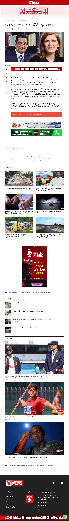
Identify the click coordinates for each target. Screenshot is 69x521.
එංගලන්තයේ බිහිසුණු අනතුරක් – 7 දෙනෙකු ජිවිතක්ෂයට (17, 236)
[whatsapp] (36, 132)
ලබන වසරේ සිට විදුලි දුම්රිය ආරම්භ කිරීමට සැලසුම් (48, 189)
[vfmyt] (34, 11)
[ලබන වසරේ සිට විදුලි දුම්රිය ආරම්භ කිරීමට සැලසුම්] (50, 178)
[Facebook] (6, 69)
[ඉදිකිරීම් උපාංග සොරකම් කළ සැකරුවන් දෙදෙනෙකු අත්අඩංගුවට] (19, 202)
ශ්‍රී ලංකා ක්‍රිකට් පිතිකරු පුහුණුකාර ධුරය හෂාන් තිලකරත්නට (26, 457)
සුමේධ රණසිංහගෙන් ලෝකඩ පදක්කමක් (19, 417)
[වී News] (34, 2)
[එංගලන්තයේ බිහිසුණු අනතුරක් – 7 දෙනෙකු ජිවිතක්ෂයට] (19, 225)
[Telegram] (6, 89)
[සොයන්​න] (62, 3)
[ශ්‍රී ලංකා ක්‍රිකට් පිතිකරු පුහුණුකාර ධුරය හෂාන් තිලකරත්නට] (34, 438)
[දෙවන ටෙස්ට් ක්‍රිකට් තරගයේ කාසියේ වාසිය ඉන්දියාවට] (34, 357)
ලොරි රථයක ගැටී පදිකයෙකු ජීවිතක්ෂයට (50, 212)
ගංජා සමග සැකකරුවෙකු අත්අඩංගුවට (18, 189)
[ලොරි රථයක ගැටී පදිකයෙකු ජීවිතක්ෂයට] (50, 202)
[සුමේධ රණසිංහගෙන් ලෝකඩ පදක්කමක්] (34, 398)
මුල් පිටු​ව (7, 20)
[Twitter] (6, 73)
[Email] (6, 85)
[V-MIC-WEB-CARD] (34, 266)
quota (49, 292)
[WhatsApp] (6, 92)
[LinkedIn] (6, 77)
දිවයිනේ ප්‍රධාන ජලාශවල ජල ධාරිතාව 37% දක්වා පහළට (49, 236)
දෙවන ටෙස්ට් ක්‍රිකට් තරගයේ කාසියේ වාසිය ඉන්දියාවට (23, 377)
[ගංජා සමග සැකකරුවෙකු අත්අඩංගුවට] (19, 178)
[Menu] (7, 3)
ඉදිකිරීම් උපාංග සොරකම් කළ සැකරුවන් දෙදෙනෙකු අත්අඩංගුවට (19, 212)
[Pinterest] (6, 81)
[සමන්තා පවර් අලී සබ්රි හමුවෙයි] (34, 47)
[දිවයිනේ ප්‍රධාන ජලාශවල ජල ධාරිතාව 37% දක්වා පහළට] (50, 225)
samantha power (18, 148)
